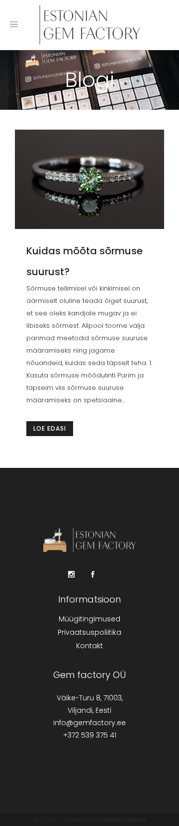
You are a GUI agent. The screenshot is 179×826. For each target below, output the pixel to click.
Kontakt (89, 645)
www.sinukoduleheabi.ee (105, 820)
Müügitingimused (89, 618)
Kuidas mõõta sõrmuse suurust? (84, 261)
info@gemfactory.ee (89, 723)
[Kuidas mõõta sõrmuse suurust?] (89, 179)
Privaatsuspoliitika (89, 632)
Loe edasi (49, 428)
